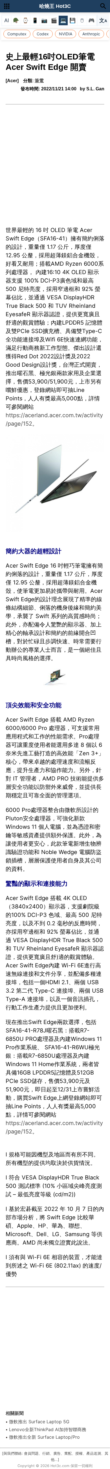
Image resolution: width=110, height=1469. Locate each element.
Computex (17, 33)
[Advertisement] (55, 162)
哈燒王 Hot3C (55, 6)
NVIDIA (65, 33)
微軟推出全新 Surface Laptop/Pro (44, 1437)
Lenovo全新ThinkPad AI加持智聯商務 (47, 1429)
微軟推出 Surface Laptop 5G (39, 1421)
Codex (43, 33)
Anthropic (91, 33)
